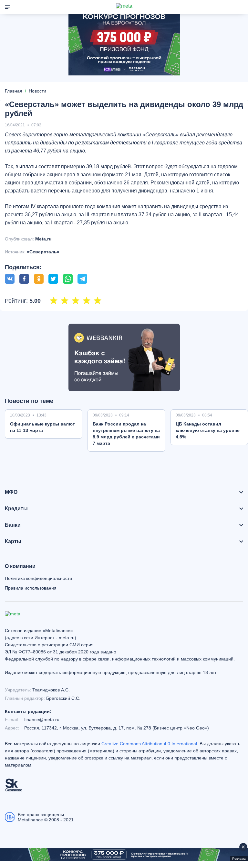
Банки (13, 525)
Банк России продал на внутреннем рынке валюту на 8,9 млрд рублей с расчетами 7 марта (126, 433)
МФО (11, 492)
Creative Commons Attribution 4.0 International (149, 743)
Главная (13, 90)
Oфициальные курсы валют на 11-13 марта (42, 427)
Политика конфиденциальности (38, 578)
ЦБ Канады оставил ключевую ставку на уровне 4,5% (208, 430)
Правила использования (31, 588)
